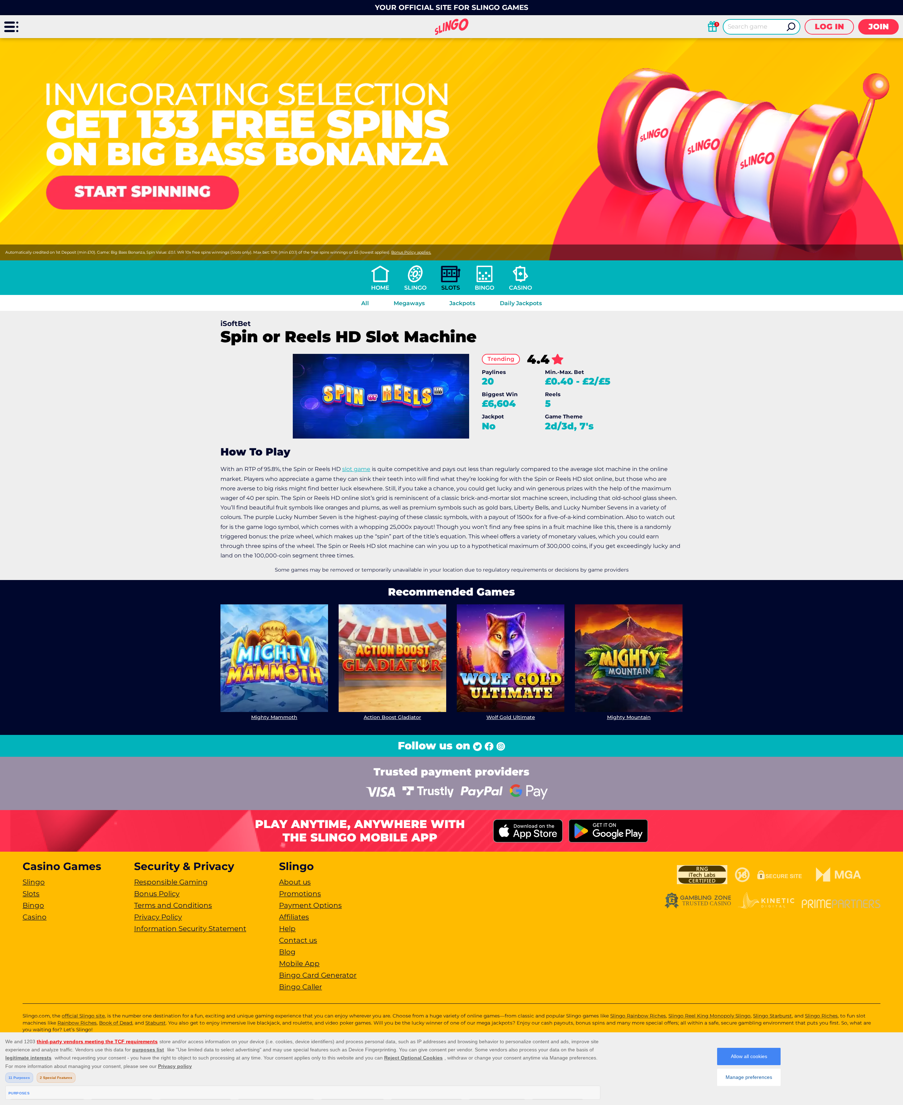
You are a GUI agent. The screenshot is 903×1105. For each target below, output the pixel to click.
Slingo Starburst (772, 1016)
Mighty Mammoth (274, 717)
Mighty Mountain (629, 717)
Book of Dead (115, 1023)
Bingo (484, 287)
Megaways (409, 303)
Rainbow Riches (77, 1023)
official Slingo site (83, 1016)
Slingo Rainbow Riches (638, 1016)
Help (287, 928)
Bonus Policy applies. (411, 252)
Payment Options (310, 905)
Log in (829, 26)
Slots (450, 287)
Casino (520, 287)
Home (380, 287)
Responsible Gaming (171, 882)
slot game (356, 469)
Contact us (298, 940)
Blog (287, 952)
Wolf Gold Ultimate (510, 717)
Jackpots (462, 303)
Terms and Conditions (173, 905)
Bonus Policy (157, 893)
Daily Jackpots (521, 303)
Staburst (155, 1023)
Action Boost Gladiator (392, 717)
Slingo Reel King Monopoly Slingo (709, 1016)
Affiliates (294, 917)
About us (295, 882)
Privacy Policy (158, 917)
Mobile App (299, 963)
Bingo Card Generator (318, 975)
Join (878, 26)
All (365, 303)
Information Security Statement (190, 928)
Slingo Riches (821, 1016)
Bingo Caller (300, 987)
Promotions (300, 893)
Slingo (415, 287)
